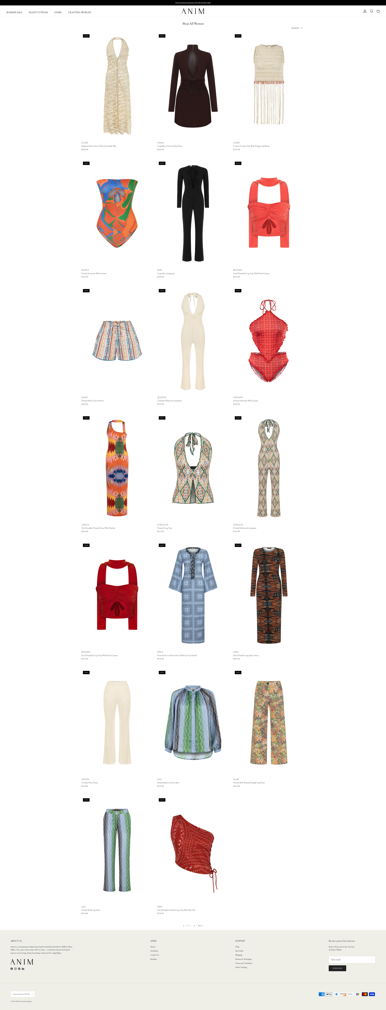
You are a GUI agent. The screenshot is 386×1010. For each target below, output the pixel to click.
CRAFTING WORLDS (79, 12)
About (152, 946)
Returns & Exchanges (243, 959)
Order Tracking (241, 967)
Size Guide (239, 950)
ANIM (17, 1001)
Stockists (153, 959)
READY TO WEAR (38, 12)
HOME (58, 12)
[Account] (364, 11)
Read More (57, 953)
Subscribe (337, 968)
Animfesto (154, 950)
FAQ (237, 946)
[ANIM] (193, 11)
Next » (200, 925)
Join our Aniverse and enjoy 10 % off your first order (193, 2)
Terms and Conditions (243, 963)
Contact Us (154, 955)
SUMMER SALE (14, 12)
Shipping (238, 955)
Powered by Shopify (25, 1001)
